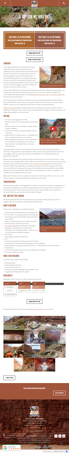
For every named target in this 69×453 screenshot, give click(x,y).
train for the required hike (57, 95)
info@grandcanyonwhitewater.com (34, 425)
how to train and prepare (41, 164)
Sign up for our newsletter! (34, 431)
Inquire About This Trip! (34, 53)
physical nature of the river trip (39, 95)
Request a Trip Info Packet (34, 60)
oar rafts (20, 215)
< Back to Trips (9, 378)
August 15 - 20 (38, 291)
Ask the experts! (59, 393)
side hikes (11, 76)
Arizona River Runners (36, 309)
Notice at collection (47, 451)
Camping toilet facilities (12, 226)
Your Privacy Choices (58, 451)
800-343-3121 (34, 428)
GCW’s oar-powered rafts (11, 108)
